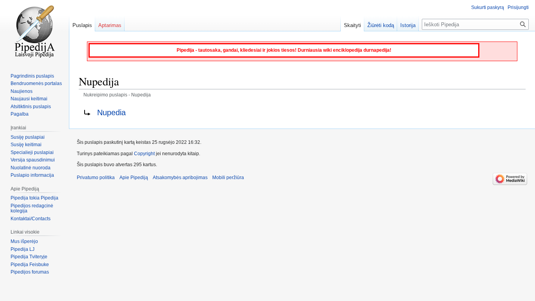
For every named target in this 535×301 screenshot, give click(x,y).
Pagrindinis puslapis (32, 76)
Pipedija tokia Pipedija (34, 198)
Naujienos (22, 91)
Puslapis (82, 25)
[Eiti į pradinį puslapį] (34, 31)
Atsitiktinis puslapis (31, 106)
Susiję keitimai (26, 144)
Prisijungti (518, 7)
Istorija (408, 25)
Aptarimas (109, 25)
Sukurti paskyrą (487, 7)
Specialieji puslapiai (32, 152)
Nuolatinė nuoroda (31, 167)
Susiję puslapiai (28, 137)
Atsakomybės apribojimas (180, 177)
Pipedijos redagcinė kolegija (32, 208)
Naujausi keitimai (29, 99)
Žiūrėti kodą (380, 25)
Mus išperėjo (24, 241)
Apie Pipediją (133, 177)
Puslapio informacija (32, 175)
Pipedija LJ (22, 249)
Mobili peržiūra (228, 177)
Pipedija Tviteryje (29, 256)
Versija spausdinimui (33, 160)
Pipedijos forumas (30, 272)
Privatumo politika (96, 177)
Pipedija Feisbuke (30, 264)
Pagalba (20, 114)
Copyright (144, 153)
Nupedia (111, 112)
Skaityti (352, 25)
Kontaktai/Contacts (31, 218)
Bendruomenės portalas (36, 83)
